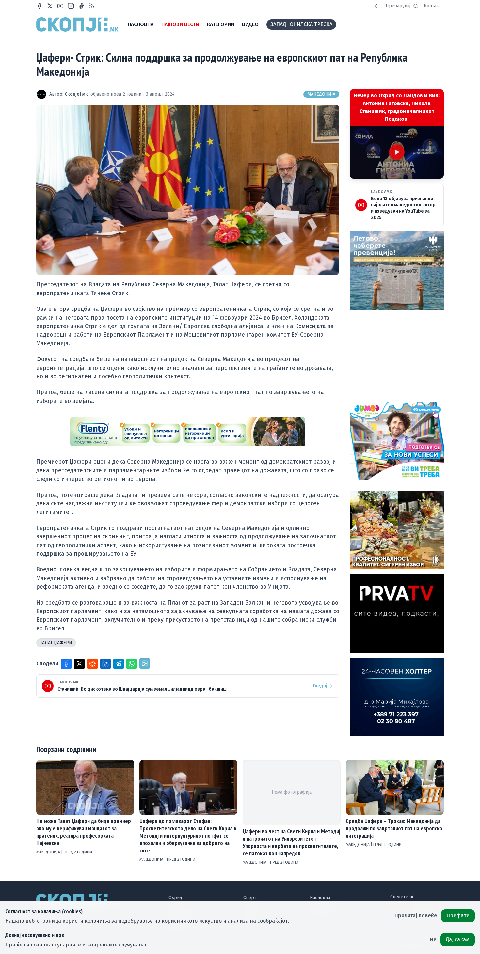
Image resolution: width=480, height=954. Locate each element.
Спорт (249, 897)
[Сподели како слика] (144, 663)
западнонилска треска (301, 24)
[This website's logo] (77, 24)
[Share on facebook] (66, 664)
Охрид (175, 897)
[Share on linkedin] (105, 664)
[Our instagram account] (71, 6)
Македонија (321, 94)
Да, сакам (458, 939)
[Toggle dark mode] (377, 5)
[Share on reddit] (92, 664)
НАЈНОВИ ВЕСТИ (180, 24)
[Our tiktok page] (81, 6)
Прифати (458, 916)
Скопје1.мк (76, 94)
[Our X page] (50, 6)
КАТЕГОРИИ (220, 24)
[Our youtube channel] (60, 6)
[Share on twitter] (79, 664)
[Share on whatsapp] (131, 664)
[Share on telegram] (118, 664)
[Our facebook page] (39, 6)
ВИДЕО (250, 24)
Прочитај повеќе (415, 916)
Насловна (320, 897)
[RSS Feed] (91, 6)
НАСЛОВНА (140, 24)
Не (433, 939)
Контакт (432, 5)
